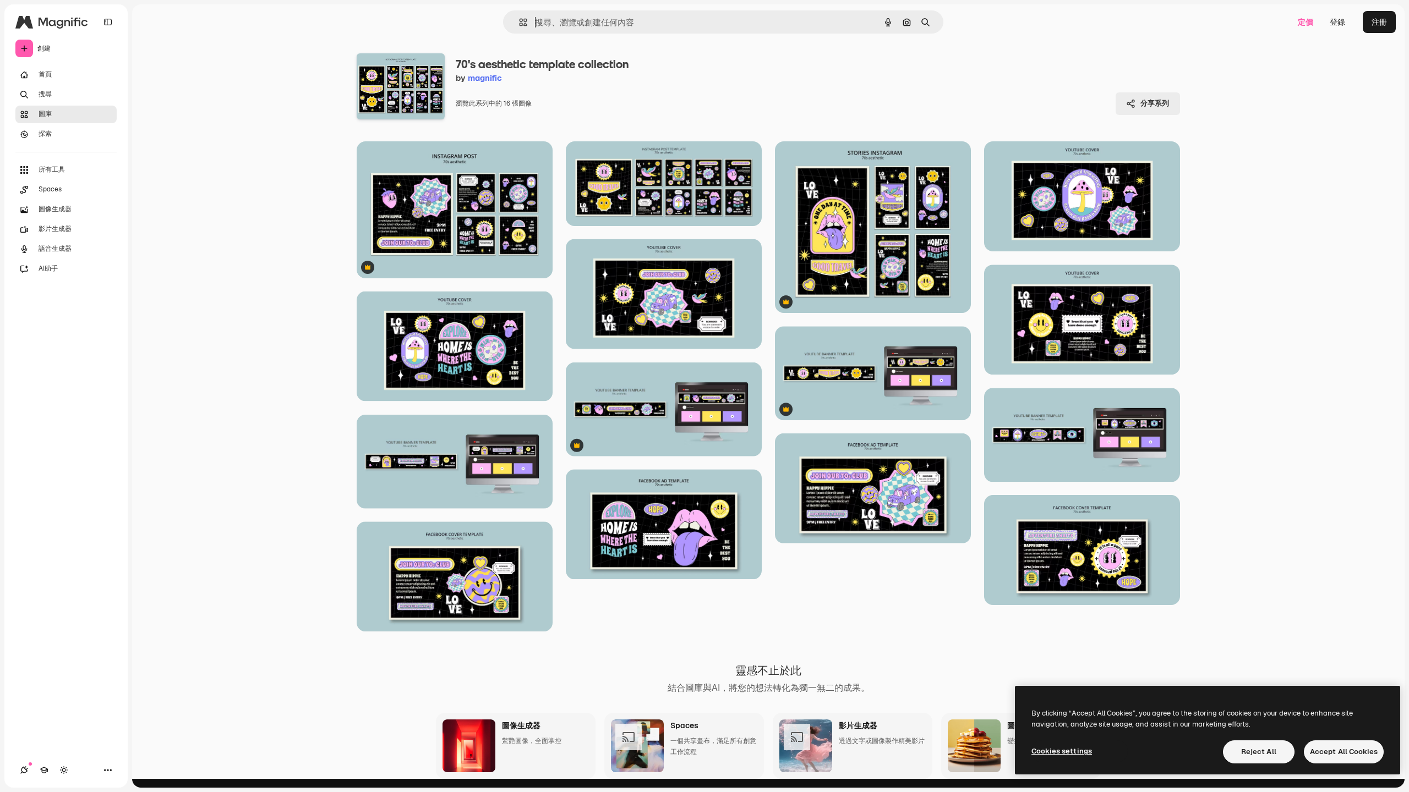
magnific (485, 78)
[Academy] (44, 770)
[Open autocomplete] (519, 22)
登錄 (1337, 22)
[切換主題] (64, 770)
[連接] (24, 770)
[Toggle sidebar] (108, 22)
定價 (1305, 22)
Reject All (1258, 751)
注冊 (1379, 22)
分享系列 (1154, 103)
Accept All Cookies (1344, 751)
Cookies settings (1061, 751)
